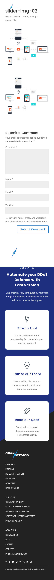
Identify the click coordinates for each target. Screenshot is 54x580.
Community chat (14, 502)
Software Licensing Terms (20, 516)
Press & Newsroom (16, 554)
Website (9, 204)
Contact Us (11, 535)
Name (9, 179)
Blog (8, 539)
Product (10, 464)
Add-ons (10, 483)
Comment (11, 147)
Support (10, 497)
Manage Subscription (17, 506)
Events (9, 544)
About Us (10, 530)
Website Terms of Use (17, 511)
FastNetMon (14, 16)
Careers (9, 549)
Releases (10, 478)
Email (9, 192)
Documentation (14, 474)
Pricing (9, 469)
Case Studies (12, 488)
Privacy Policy (13, 521)
